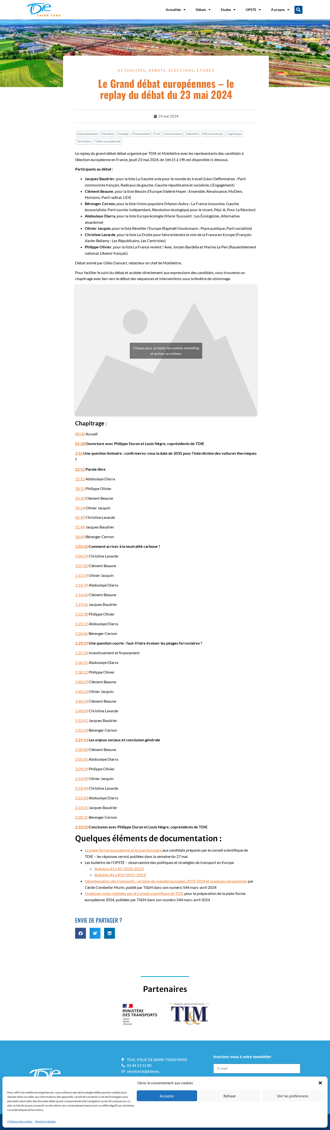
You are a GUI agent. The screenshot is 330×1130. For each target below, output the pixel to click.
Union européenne (108, 141)
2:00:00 (81, 749)
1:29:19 (81, 643)
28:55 (80, 488)
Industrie (192, 134)
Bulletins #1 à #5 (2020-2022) (119, 868)
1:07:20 (81, 565)
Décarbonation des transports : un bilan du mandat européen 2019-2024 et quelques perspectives (166, 881)
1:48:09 (81, 710)
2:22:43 (81, 797)
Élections (181, 70)
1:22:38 (81, 614)
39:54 (80, 508)
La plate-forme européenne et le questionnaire (123, 850)
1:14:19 (81, 585)
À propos (278, 9)
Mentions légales (45, 1121)
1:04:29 (81, 556)
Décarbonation (87, 134)
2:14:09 (81, 778)
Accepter (167, 1096)
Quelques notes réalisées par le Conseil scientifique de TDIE (134, 893)
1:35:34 (81, 652)
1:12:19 (81, 575)
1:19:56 (81, 604)
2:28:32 (81, 817)
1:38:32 (81, 672)
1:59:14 (81, 739)
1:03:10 (81, 546)
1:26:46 (81, 633)
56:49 (80, 536)
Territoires (84, 141)
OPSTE (251, 9)
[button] (320, 1082)
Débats (201, 9)
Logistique (234, 134)
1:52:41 (81, 720)
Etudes (226, 9)
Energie (123, 134)
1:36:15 (81, 662)
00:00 (80, 433)
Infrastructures (212, 134)
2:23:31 (81, 807)
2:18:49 (81, 788)
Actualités (173, 9)
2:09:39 (81, 768)
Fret (157, 134)
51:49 (80, 527)
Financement (141, 134)
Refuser (229, 1096)
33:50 (80, 498)
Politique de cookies (19, 1121)
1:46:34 (81, 701)
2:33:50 (81, 827)
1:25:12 (81, 623)
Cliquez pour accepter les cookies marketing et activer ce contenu (166, 351)
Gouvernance (173, 134)
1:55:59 (81, 730)
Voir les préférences (292, 1096)
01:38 (80, 443)
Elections (107, 134)
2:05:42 (81, 759)
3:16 (79, 453)
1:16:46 (81, 594)
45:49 (80, 517)
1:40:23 (81, 691)
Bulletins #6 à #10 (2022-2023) (120, 874)
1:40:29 (81, 681)
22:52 (80, 469)
